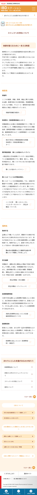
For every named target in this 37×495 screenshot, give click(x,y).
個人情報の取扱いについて (20, 478)
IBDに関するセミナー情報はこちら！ (17, 456)
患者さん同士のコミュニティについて (16, 374)
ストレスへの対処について (13, 381)
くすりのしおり (9, 473)
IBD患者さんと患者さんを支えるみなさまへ (18, 427)
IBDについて (18, 405)
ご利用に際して (6, 478)
